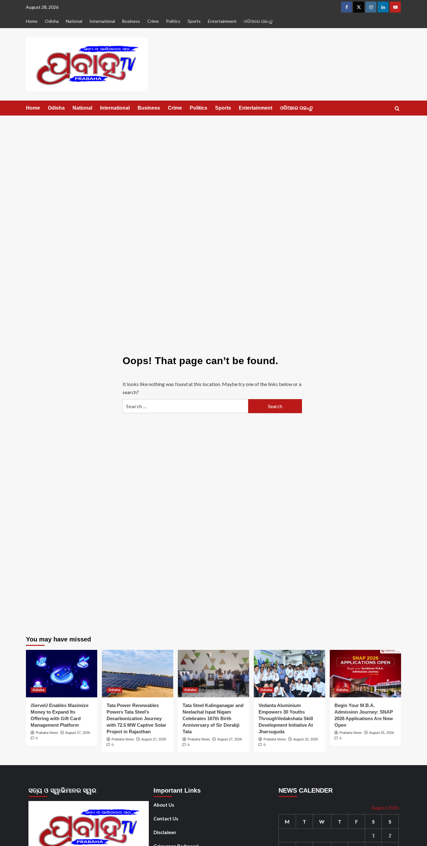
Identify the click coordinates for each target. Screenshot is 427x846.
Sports (194, 21)
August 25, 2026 (305, 739)
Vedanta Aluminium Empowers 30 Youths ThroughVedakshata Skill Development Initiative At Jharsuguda (286, 718)
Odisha (52, 21)
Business (131, 21)
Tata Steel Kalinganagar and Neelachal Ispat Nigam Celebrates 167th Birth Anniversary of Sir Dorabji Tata (213, 718)
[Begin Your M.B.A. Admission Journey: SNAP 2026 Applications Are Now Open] (365, 673)
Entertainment (222, 21)
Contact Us (165, 818)
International (102, 21)
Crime (153, 21)
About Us (163, 805)
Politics (173, 21)
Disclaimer (164, 832)
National (74, 21)
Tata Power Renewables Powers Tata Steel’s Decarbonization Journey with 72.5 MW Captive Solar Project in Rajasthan (136, 718)
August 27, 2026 (77, 733)
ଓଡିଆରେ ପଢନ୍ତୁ (258, 21)
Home (32, 21)
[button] (397, 108)
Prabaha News (47, 733)
